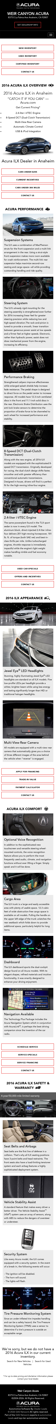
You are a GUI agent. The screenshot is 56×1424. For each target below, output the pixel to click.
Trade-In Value (27, 780)
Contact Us (27, 72)
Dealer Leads (40, 1409)
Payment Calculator (28, 787)
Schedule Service (27, 1047)
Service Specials (27, 1055)
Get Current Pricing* (28, 107)
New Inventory (27, 48)
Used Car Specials (27, 569)
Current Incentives (27, 180)
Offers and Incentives (28, 577)
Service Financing (27, 1063)
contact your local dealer (27, 1379)
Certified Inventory (27, 64)
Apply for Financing (27, 772)
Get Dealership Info (27, 25)
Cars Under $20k (27, 172)
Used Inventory (27, 56)
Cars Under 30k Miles (27, 188)
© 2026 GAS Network (18, 1412)
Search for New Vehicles (19, 1361)
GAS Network (22, 1415)
